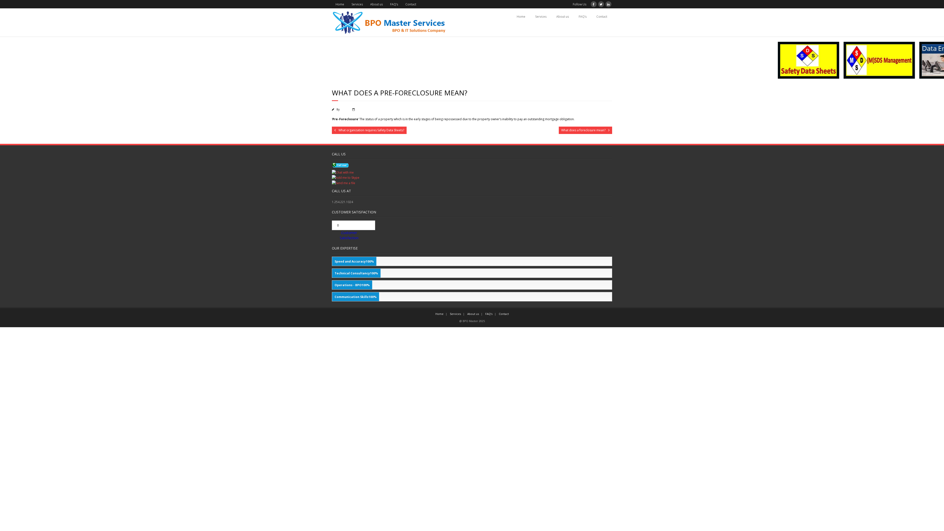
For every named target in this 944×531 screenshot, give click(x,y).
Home (340, 4)
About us (376, 4)
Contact (410, 4)
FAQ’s (394, 4)
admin (344, 109)
